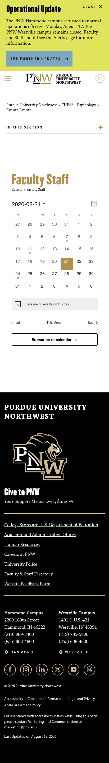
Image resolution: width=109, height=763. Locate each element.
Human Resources (22, 545)
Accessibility (13, 698)
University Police (20, 564)
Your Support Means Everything (35, 501)
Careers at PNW (19, 554)
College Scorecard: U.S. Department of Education (51, 525)
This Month (54, 322)
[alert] (55, 304)
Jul (18, 322)
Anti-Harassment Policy (22, 705)
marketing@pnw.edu (20, 727)
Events (17, 190)
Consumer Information (45, 698)
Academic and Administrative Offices (40, 535)
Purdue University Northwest (45, 412)
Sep (91, 322)
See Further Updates (36, 58)
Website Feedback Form (27, 584)
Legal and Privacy (81, 698)
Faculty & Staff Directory (28, 574)
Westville (77, 652)
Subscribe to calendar (51, 339)
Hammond (22, 652)
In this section (24, 127)
